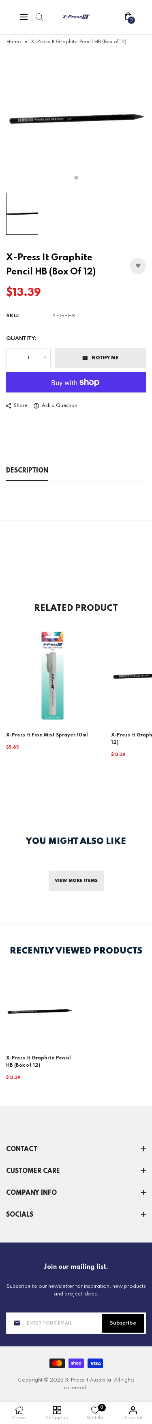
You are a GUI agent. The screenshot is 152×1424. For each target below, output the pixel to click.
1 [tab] (76, 177)
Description (27, 471)
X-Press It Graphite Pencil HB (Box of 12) (38, 1062)
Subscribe (123, 1323)
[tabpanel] (76, 119)
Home (13, 42)
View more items (76, 880)
